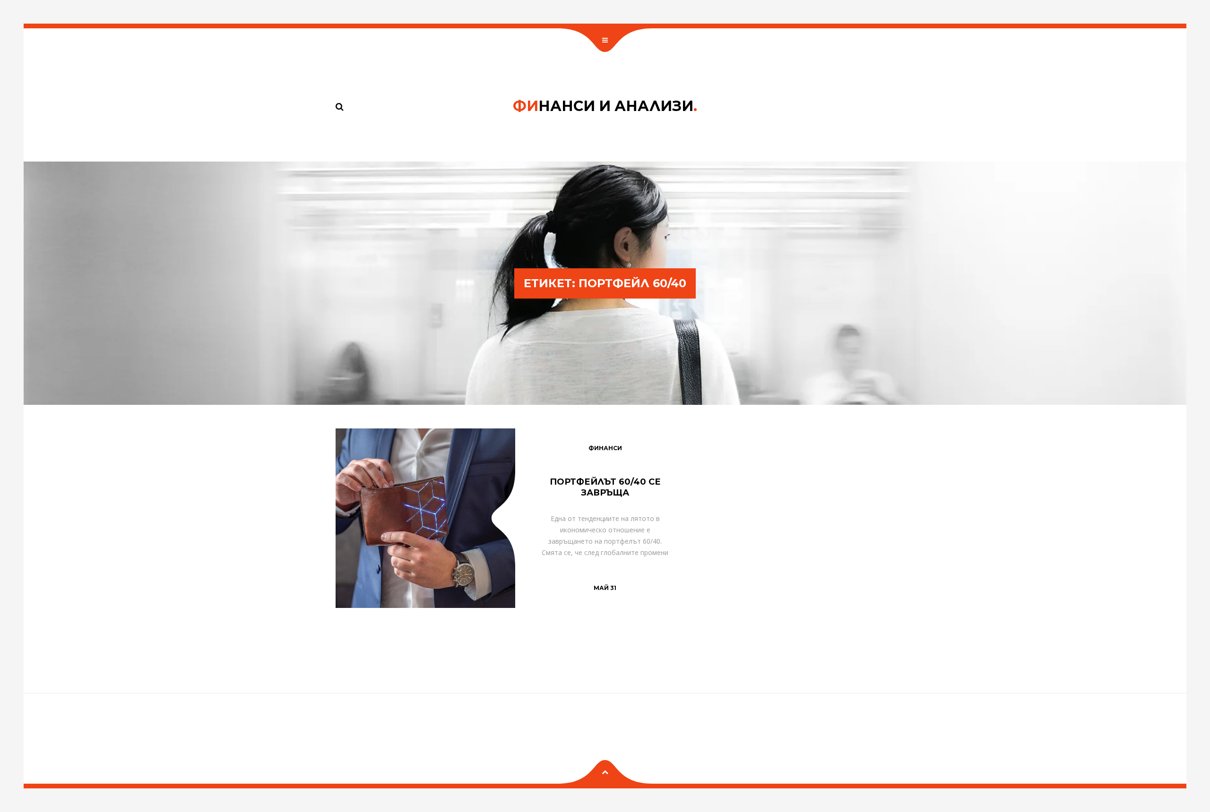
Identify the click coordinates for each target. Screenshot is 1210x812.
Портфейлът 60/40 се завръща (605, 487)
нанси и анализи (605, 106)
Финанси (605, 448)
